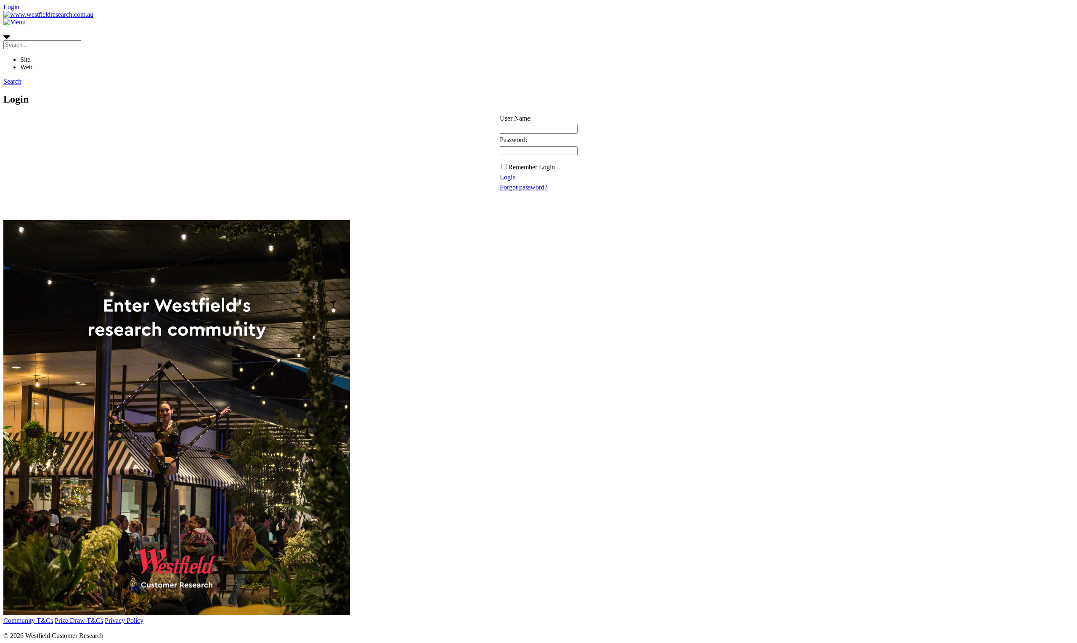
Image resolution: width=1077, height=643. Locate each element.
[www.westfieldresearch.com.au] (48, 14)
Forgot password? (523, 187)
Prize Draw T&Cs (79, 620)
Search (12, 81)
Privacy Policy (124, 620)
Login (11, 7)
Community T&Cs (28, 620)
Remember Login (531, 167)
